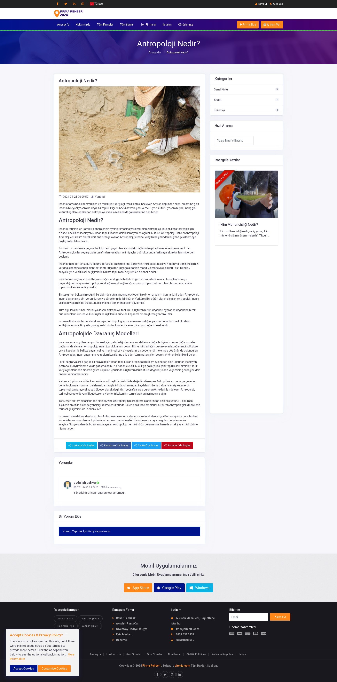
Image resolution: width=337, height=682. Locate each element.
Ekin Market (123, 634)
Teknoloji (219, 110)
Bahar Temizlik (125, 618)
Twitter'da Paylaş (147, 445)
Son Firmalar (148, 24)
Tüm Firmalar (105, 24)
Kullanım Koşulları (222, 654)
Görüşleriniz (185, 24)
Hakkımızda (83, 24)
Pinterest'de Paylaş (179, 445)
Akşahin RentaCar (127, 623)
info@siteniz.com (187, 629)
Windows (201, 588)
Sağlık (217, 99)
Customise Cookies (54, 668)
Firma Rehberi (151, 665)
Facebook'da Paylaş (116, 445)
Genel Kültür (221, 89)
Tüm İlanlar (127, 24)
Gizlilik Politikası (196, 654)
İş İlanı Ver (273, 24)
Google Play (171, 588)
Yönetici (100, 196)
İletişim (167, 24)
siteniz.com (182, 665)
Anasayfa (63, 24)
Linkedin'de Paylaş (83, 445)
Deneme (121, 639)
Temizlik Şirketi (90, 618)
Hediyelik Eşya (66, 626)
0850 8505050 (185, 639)
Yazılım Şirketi (90, 626)
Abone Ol (280, 616)
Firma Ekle (249, 24)
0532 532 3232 (184, 634)
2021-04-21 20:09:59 (75, 196)
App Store (140, 588)
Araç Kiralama (66, 618)
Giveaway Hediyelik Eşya (131, 629)
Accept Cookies (23, 668)
